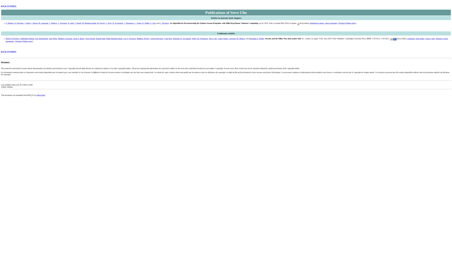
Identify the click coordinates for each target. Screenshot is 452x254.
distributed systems (317, 23)
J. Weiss (27, 23)
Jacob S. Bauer (78, 39)
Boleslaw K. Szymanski (182, 39)
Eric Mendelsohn (41, 39)
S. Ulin (153, 23)
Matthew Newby (143, 39)
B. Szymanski (118, 23)
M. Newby (101, 23)
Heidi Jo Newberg (12, 39)
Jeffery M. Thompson (200, 39)
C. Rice (109, 23)
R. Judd (71, 23)
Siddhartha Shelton (27, 39)
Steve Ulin (213, 39)
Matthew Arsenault (65, 39)
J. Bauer (34, 23)
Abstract (342, 23)
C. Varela (137, 23)
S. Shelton (9, 23)
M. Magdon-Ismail (89, 23)
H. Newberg (19, 23)
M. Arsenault (43, 23)
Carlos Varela (223, 39)
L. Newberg (164, 23)
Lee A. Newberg (129, 39)
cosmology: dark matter (415, 39)
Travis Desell (90, 39)
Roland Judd (100, 39)
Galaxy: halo (430, 39)
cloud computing (331, 23)
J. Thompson (128, 23)
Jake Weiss (53, 39)
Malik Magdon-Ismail (114, 39)
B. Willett (145, 23)
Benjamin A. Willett (256, 39)
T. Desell (78, 23)
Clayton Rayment (156, 39)
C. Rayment (62, 23)
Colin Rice (168, 39)
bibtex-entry (351, 23)
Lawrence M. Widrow (237, 39)
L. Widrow (53, 23)
